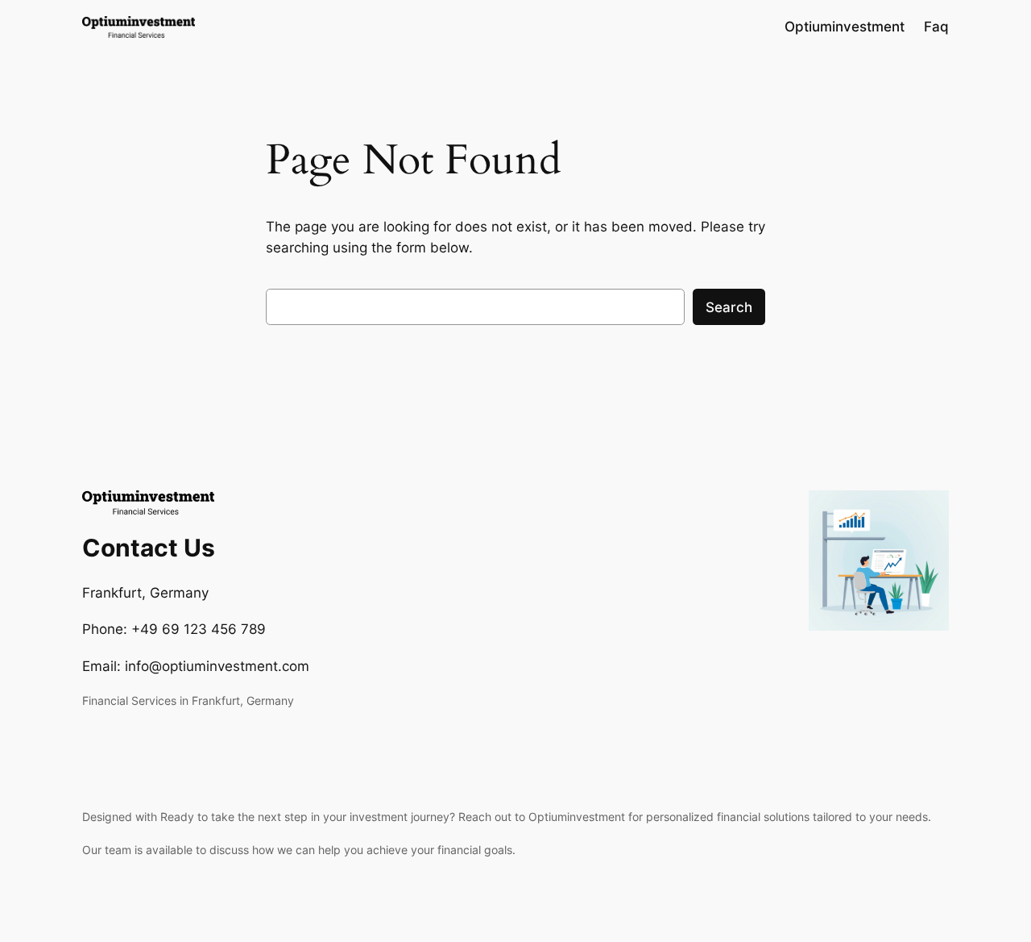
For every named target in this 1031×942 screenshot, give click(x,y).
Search (729, 307)
